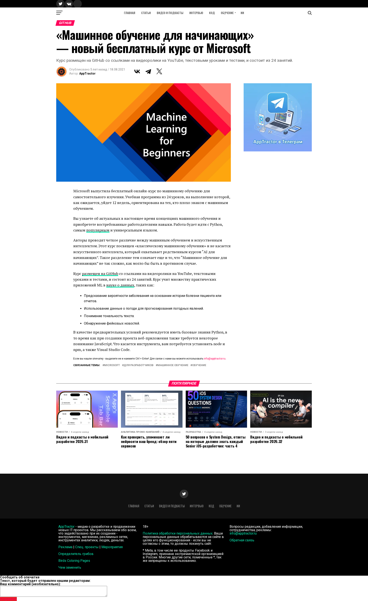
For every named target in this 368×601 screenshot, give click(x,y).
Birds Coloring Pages (74, 561)
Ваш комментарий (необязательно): (30, 584)
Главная (129, 12)
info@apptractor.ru (215, 358)
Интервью (196, 12)
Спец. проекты (87, 547)
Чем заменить (69, 567)
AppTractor (87, 73)
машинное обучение (172, 365)
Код (212, 12)
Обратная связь (242, 540)
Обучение (227, 12)
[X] (159, 71)
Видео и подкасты (170, 12)
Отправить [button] (8, 599)
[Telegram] (148, 71)
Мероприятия (112, 547)
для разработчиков (139, 365)
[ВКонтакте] (137, 71)
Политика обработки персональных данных (178, 533)
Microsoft (112, 365)
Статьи (146, 12)
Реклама (65, 547)
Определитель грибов (75, 554)
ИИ (242, 12)
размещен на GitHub (100, 273)
